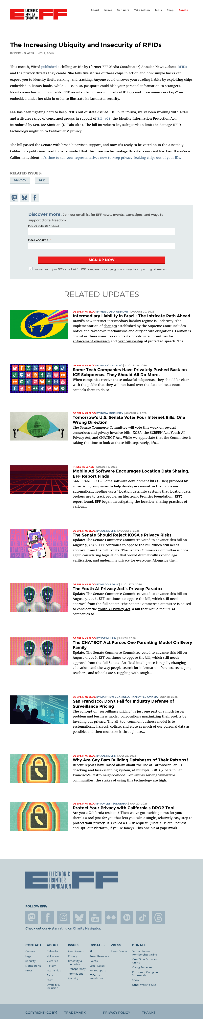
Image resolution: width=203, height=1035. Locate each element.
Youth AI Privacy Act (114, 609)
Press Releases (99, 956)
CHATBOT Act (110, 438)
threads (158, 917)
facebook (47, 917)
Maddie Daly (109, 584)
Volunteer (53, 956)
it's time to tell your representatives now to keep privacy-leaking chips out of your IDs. (111, 158)
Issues (108, 10)
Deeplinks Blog (84, 311)
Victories (52, 960)
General (30, 951)
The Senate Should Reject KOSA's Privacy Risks (122, 535)
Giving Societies (142, 967)
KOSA (137, 433)
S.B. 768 (103, 118)
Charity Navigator (86, 928)
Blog (92, 951)
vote (138, 427)
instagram (63, 917)
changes (110, 326)
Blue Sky (79, 917)
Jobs (50, 975)
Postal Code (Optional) (43, 225)
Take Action (142, 10)
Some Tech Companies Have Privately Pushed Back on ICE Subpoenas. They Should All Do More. (130, 372)
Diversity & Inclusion (53, 986)
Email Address (38, 240)
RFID (42, 180)
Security (30, 960)
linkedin (127, 917)
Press (29, 970)
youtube (95, 917)
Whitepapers (97, 970)
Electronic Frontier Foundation (38, 15)
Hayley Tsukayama (144, 696)
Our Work (123, 10)
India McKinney (111, 413)
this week (150, 427)
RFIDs (182, 67)
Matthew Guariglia (114, 696)
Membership (33, 965)
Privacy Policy (116, 1013)
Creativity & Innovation (75, 962)
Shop (170, 10)
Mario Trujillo (111, 365)
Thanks (148, 1013)
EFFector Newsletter (96, 977)
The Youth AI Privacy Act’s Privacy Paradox (118, 588)
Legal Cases (97, 965)
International (76, 973)
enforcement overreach (91, 341)
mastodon (31, 917)
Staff (50, 979)
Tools (158, 10)
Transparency (76, 968)
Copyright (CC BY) (41, 1013)
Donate (183, 10)
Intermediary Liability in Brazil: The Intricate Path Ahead (131, 315)
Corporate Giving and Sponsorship (146, 973)
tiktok (142, 917)
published (49, 67)
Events (93, 960)
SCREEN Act (159, 433)
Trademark (75, 1013)
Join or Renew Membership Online (144, 953)
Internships (54, 970)
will (131, 427)
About (95, 10)
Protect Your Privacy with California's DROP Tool (123, 807)
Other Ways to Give (144, 984)
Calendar (52, 951)
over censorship (130, 341)
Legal (28, 956)
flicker (111, 917)
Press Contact (120, 951)
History (51, 965)
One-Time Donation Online (145, 961)
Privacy (20, 180)
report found (83, 501)
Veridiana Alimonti (114, 311)
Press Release (83, 466)
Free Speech (76, 951)
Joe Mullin (108, 530)
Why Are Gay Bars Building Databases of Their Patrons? (130, 759)
